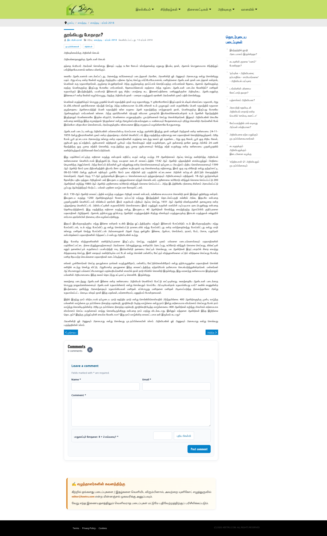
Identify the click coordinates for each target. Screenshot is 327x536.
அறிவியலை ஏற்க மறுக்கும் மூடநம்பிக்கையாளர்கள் (244, 136)
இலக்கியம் (143, 9)
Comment (78, 395)
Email (146, 379)
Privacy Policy (89, 528)
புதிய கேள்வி (184, 436)
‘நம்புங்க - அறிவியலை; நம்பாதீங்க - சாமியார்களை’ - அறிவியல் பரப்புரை (244, 77)
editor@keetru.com (83, 497)
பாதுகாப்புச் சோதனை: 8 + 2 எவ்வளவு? (96, 436)
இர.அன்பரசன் (74, 39)
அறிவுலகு (225, 9)
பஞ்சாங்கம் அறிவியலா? (242, 100)
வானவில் (247, 9)
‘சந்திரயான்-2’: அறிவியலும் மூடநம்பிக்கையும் (244, 163)
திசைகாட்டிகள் (197, 9)
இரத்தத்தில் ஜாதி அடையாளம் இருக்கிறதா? (243, 52)
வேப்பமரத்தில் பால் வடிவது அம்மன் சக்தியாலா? (244, 125)
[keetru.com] (80, 9)
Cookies (103, 528)
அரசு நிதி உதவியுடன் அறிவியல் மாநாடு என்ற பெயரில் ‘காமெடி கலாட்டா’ (243, 111)
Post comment (199, 449)
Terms (76, 528)
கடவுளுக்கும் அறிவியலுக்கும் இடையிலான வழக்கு (241, 150)
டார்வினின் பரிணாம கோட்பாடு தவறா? (240, 90)
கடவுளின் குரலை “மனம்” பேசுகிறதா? (243, 63)
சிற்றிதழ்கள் (169, 9)
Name (76, 379)
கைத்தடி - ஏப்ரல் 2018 (105, 39)
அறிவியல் (88, 46)
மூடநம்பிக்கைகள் (72, 46)
